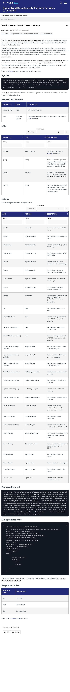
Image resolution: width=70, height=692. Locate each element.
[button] (35, 19)
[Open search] (61, 2)
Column (30, 132)
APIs (4, 214)
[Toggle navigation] (65, 2)
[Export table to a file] (67, 132)
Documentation (47, 33)
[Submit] (58, 132)
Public (6, 33)
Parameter (6, 137)
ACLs (29, 119)
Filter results (40, 129)
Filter (5, 142)
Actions (10, 71)
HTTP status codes (14, 618)
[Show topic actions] (67, 25)
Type (27, 137)
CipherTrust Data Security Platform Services (25, 33)
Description (52, 137)
